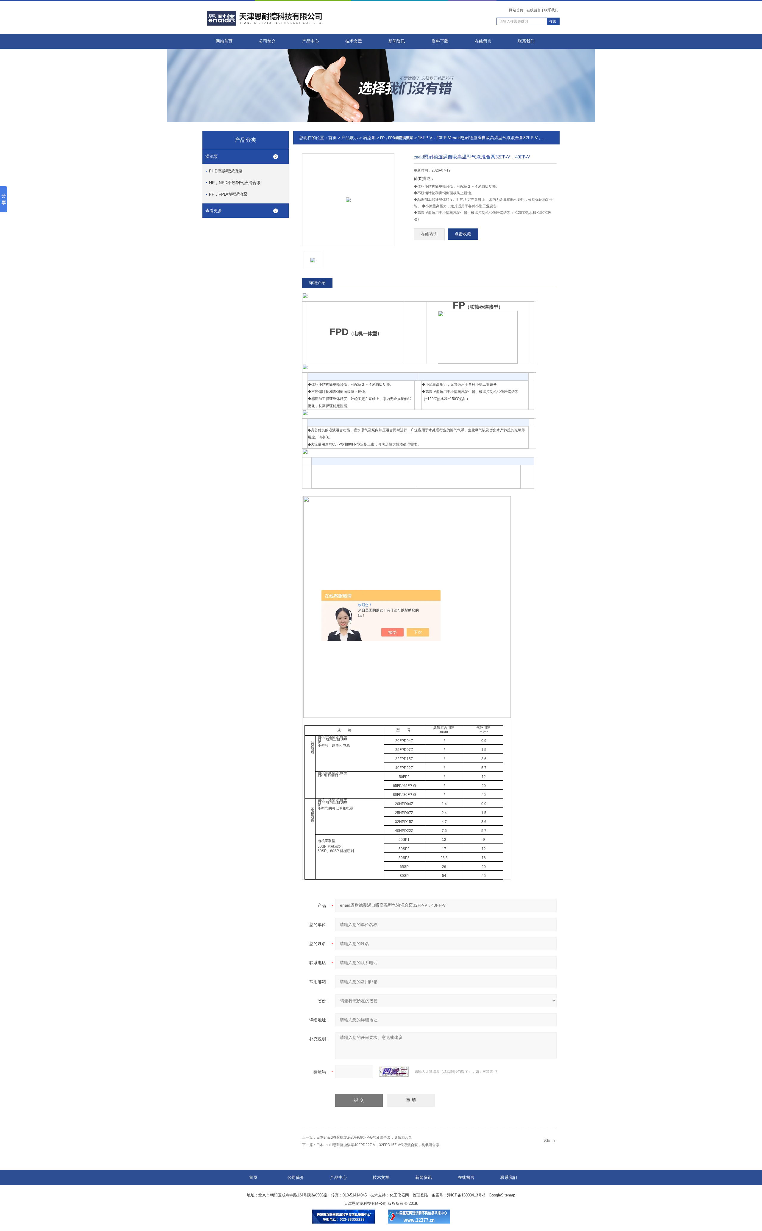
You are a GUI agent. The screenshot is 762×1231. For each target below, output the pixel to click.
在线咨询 (429, 234)
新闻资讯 (396, 41)
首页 (332, 137)
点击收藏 (463, 234)
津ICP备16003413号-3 (466, 1195)
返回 (547, 1140)
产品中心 (310, 41)
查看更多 (213, 210)
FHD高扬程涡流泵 (226, 171)
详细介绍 (317, 282)
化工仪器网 (399, 1195)
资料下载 (440, 41)
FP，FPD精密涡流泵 (228, 194)
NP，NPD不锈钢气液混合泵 (235, 182)
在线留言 (534, 10)
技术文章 (353, 41)
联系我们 (551, 10)
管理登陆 (420, 1195)
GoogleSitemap (502, 1195)
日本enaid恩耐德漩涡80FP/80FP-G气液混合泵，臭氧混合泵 (364, 1137)
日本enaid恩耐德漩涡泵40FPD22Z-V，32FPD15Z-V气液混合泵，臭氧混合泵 (377, 1145)
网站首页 (516, 10)
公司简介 (267, 41)
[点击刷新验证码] (394, 1072)
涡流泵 (211, 156)
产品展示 (349, 137)
